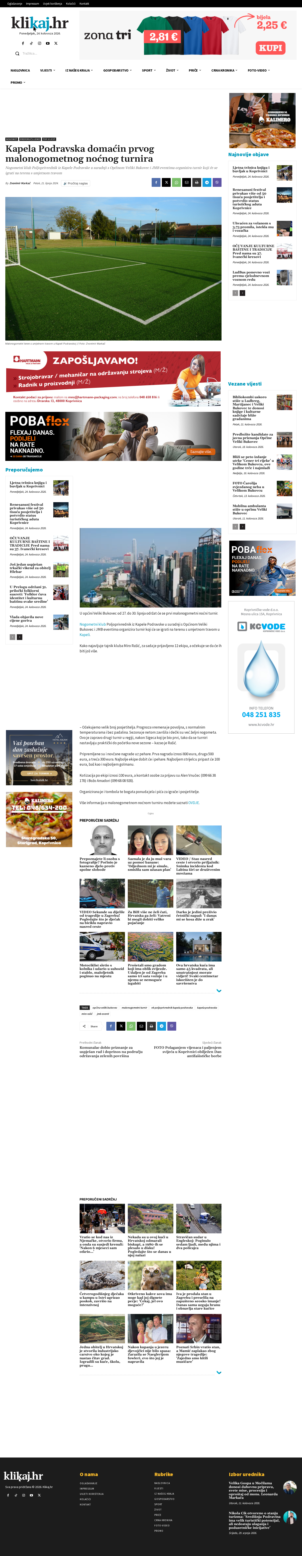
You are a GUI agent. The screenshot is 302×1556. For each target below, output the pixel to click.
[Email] (186, 182)
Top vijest (49, 139)
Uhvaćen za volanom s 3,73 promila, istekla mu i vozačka (253, 227)
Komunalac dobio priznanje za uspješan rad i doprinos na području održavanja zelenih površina (111, 1051)
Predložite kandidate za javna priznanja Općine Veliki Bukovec (253, 438)
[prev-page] (12, 637)
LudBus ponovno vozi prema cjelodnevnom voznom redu (251, 276)
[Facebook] (23, 44)
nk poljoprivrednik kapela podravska (172, 1007)
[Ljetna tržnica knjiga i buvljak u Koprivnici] (61, 488)
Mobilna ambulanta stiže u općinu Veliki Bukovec (250, 509)
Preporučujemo (30, 139)
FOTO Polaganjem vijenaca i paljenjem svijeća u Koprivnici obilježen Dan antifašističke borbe (188, 1051)
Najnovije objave (248, 154)
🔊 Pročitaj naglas (75, 183)
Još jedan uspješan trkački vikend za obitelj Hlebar (30, 568)
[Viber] (217, 182)
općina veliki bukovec (104, 1007)
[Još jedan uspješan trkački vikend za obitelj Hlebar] (61, 569)
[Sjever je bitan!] (40, 24)
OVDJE (193, 802)
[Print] (196, 182)
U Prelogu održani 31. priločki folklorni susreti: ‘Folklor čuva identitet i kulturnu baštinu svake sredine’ (29, 594)
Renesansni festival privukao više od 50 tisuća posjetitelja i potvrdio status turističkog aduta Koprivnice (27, 514)
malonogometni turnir (134, 1007)
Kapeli (85, 634)
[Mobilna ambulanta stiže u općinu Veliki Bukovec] (284, 511)
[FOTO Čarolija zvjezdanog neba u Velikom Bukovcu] (284, 488)
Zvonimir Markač (20, 183)
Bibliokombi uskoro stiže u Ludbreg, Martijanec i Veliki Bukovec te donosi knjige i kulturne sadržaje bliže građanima (250, 408)
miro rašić (86, 1013)
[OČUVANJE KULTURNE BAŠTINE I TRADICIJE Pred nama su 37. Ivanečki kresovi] (61, 543)
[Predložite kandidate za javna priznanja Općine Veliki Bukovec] (284, 439)
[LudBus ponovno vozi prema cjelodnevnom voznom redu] (284, 277)
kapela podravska (207, 1007)
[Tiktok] (31, 44)
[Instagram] (39, 44)
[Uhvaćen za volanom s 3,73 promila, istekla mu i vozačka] (284, 228)
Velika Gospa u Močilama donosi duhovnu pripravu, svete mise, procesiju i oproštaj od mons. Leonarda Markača (253, 1490)
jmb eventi (103, 1013)
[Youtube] (48, 44)
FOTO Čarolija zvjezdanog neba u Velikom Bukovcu (248, 487)
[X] (166, 182)
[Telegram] (207, 182)
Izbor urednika (246, 1474)
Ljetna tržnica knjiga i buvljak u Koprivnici (28, 485)
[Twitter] (56, 44)
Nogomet (11, 139)
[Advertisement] (113, 115)
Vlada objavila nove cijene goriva (26, 619)
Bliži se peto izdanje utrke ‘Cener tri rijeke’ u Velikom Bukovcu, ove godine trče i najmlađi (253, 462)
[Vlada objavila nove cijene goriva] (61, 622)
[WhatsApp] (176, 182)
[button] (43, 53)
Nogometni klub (93, 624)
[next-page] (19, 637)
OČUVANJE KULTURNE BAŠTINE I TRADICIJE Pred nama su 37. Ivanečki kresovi (30, 543)
